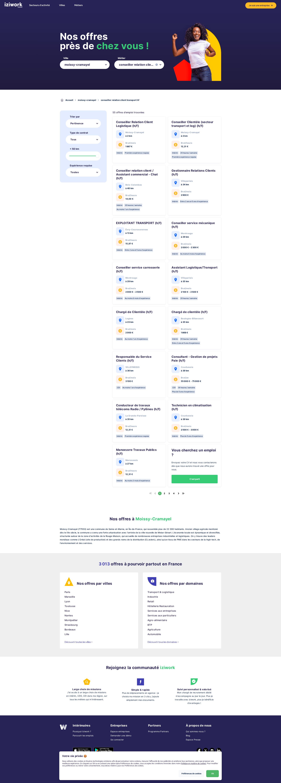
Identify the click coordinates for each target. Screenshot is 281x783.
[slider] (97, 156)
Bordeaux (70, 629)
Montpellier (71, 620)
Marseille (70, 596)
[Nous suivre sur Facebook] (199, 750)
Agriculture (154, 629)
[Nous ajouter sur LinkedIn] (218, 750)
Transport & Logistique (161, 592)
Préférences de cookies (191, 773)
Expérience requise (81, 165)
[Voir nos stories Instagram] (212, 750)
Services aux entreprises (162, 610)
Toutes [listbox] (74, 172)
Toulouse (70, 606)
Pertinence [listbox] (76, 123)
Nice (67, 610)
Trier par (75, 116)
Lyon (67, 601)
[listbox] (85, 64)
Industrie (153, 596)
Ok (212, 773)
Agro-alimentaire (157, 620)
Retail (151, 601)
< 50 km (74, 148)
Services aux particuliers (162, 615)
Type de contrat (79, 132)
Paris (67, 592)
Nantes (69, 615)
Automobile (154, 634)
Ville (65, 58)
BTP (150, 624)
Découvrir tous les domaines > (163, 642)
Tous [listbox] (73, 139)
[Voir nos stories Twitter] (205, 750)
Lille (67, 634)
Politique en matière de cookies (193, 763)
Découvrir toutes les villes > (79, 642)
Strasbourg (71, 624)
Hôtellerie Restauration (161, 606)
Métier (121, 58)
